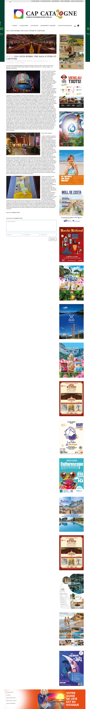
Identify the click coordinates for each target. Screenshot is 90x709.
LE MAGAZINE (9, 692)
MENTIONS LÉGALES (11, 700)
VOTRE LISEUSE (35, 1)
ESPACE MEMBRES (65, 1)
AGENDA (8, 695)
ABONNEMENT (55, 1)
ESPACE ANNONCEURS (77, 1)
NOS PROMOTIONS (45, 1)
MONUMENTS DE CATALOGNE (24, 60)
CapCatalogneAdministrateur (40, 60)
